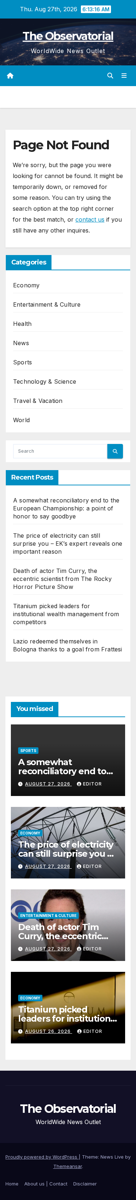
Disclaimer (85, 1184)
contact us (89, 219)
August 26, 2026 (48, 1031)
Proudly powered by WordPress (42, 1157)
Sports (22, 362)
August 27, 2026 (48, 784)
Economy (26, 285)
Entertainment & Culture (47, 304)
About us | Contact (45, 1184)
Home (11, 1184)
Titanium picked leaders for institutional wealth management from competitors (66, 614)
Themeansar (67, 1166)
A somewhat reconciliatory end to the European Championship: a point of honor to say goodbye (66, 508)
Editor (92, 784)
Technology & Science (44, 381)
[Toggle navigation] (124, 75)
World (21, 420)
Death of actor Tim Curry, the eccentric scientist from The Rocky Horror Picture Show (62, 578)
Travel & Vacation (37, 400)
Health (22, 323)
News (21, 343)
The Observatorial (67, 36)
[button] (110, 75)
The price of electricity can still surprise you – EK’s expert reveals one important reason (68, 543)
